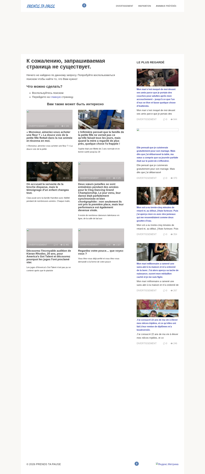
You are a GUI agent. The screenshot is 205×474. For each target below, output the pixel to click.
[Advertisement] (102, 32)
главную (55, 96)
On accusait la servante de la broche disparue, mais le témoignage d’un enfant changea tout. (47, 188)
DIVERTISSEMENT (124, 6)
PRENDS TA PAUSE (41, 5)
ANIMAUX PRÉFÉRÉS (166, 6)
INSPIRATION (144, 6)
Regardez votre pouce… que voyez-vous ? (101, 252)
